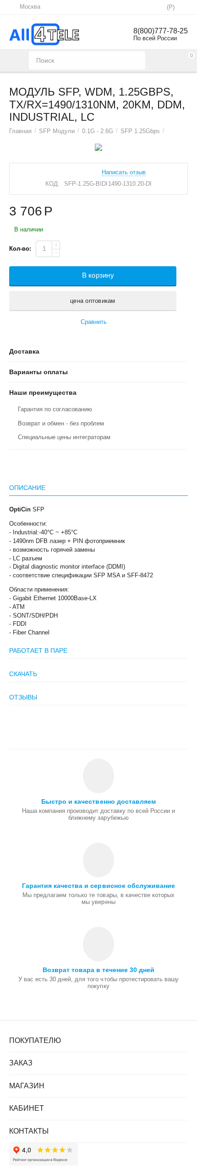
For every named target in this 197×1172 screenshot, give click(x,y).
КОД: (52, 183)
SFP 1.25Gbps (140, 131)
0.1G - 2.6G (97, 131)
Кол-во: (20, 248)
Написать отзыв (124, 172)
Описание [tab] (27, 487)
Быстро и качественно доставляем (98, 801)
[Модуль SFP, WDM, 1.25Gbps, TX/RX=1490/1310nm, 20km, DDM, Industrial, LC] (98, 147)
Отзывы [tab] (23, 697)
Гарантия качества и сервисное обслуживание (98, 885)
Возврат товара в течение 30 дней (98, 969)
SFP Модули (57, 131)
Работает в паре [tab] (38, 650)
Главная (20, 131)
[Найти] (136, 60)
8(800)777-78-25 (160, 31)
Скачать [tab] (23, 673)
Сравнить (94, 321)
